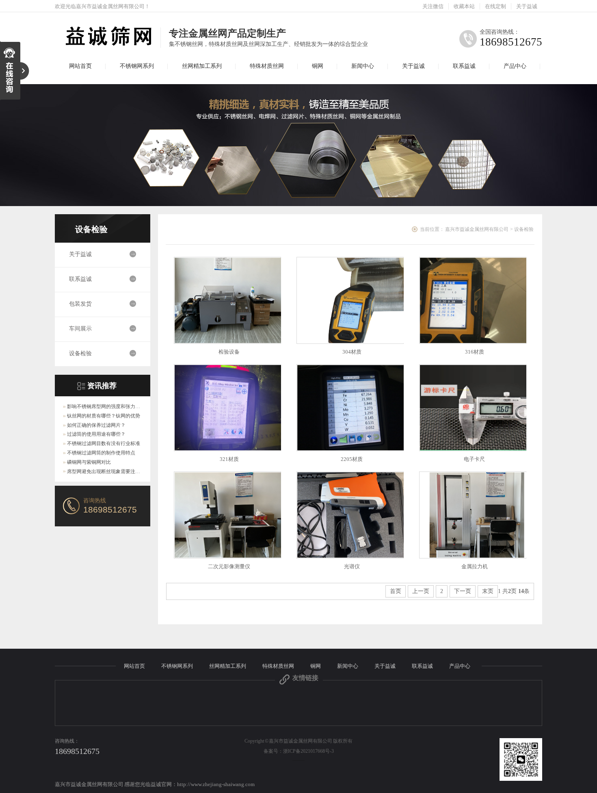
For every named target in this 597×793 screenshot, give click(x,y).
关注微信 (432, 6)
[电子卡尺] (472, 407)
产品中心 (515, 66)
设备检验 (91, 229)
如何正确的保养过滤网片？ (96, 425)
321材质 (229, 459)
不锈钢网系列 (137, 66)
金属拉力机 (474, 566)
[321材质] (227, 407)
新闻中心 (362, 66)
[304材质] (350, 300)
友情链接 (305, 677)
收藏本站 (464, 6)
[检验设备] (227, 300)
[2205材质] (350, 407)
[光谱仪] (350, 514)
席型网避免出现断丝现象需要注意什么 (108, 471)
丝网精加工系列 (202, 66)
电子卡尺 (474, 459)
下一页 (462, 591)
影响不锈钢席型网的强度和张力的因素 (108, 406)
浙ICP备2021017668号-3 (308, 751)
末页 (487, 591)
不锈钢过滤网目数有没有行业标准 (103, 443)
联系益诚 (464, 66)
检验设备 (229, 352)
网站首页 (80, 66)
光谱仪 (352, 566)
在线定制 (495, 6)
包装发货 (80, 304)
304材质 (351, 352)
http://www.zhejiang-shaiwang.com (216, 784)
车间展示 (80, 329)
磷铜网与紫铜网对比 (89, 462)
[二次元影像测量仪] (227, 514)
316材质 (474, 352)
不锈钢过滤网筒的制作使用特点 (101, 453)
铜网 (317, 66)
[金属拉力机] (472, 514)
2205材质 (352, 459)
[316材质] (472, 300)
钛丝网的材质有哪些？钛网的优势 (103, 416)
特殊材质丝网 (267, 66)
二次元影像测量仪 (229, 566)
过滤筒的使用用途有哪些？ (96, 434)
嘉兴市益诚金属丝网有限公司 (476, 229)
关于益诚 (526, 6)
